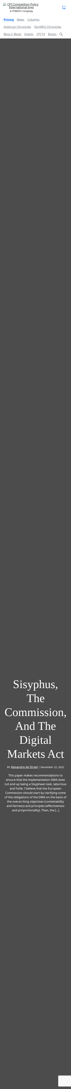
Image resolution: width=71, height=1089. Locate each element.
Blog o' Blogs (12, 34)
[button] (64, 8)
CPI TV (40, 34)
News (20, 20)
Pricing (9, 20)
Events (28, 34)
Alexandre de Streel (24, 767)
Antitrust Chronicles (17, 27)
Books (52, 34)
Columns (33, 20)
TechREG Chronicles (47, 27)
